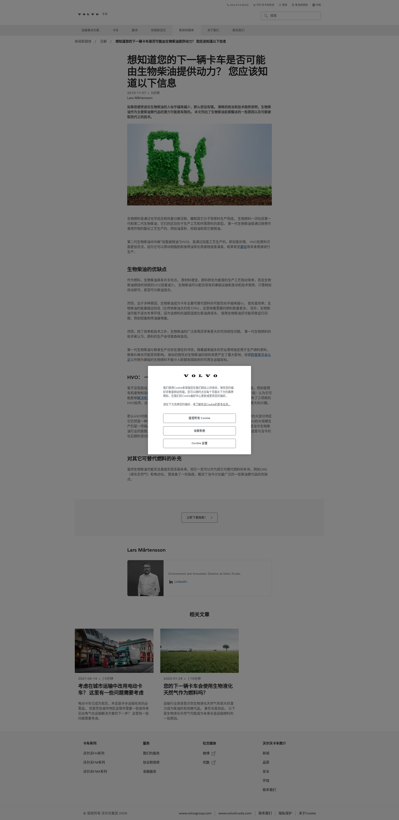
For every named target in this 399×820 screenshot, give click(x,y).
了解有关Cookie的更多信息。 (213, 404)
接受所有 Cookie (199, 418)
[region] (199, 410)
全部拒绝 (199, 430)
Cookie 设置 (200, 443)
